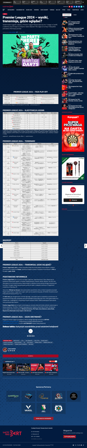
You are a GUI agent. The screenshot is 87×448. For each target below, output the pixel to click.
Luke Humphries (28, 340)
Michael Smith (44, 340)
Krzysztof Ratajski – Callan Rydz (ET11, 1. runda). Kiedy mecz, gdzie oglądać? (75, 94)
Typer (63, 10)
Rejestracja (75, 10)
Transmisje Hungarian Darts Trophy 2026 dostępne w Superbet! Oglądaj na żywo (74, 49)
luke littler (36, 340)
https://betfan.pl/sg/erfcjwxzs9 (11, 321)
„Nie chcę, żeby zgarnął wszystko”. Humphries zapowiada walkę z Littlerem (76, 68)
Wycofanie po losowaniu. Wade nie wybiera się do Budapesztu (75, 54)
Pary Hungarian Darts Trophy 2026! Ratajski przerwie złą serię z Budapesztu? (76, 107)
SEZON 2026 (29, 10)
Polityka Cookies (17, 445)
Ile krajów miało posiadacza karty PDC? (76, 74)
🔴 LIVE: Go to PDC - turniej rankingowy (23, 372)
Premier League (38, 342)
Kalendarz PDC (20, 10)
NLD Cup (58, 10)
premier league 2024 (47, 342)
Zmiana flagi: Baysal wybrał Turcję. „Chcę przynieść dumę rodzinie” (75, 81)
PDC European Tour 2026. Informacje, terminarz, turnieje (75, 100)
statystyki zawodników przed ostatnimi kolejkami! (36, 326)
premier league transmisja (21, 344)
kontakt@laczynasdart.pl (36, 439)
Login (81, 10)
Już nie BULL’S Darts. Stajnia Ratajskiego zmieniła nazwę (75, 61)
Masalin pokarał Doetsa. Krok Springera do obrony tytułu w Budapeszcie (75, 42)
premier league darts (8, 344)
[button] (57, 370)
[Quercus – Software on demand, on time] (52, 445)
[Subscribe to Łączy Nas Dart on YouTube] (53, 361)
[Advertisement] (30, 80)
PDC (24, 342)
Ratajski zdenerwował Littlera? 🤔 (9, 372)
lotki (22, 340)
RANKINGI (36, 10)
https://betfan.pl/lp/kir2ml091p (10, 323)
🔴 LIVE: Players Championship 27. (51, 372)
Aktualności (11, 10)
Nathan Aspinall (18, 342)
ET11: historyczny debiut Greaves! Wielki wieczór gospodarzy (74, 23)
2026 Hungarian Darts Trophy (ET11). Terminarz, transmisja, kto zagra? (76, 36)
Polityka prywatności (7, 445)
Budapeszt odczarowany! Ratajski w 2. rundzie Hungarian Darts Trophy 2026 (76, 30)
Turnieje (52, 10)
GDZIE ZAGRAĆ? (44, 10)
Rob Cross (31, 344)
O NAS (68, 10)
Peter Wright (30, 342)
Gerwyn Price (16, 340)
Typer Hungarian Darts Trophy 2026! (75, 87)
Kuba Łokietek (12, 32)
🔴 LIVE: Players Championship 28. (37, 372)
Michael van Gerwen (8, 342)
